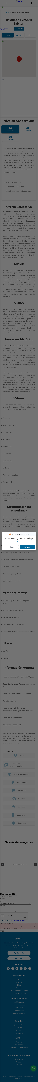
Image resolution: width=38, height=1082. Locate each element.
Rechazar (10, 547)
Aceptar (27, 547)
